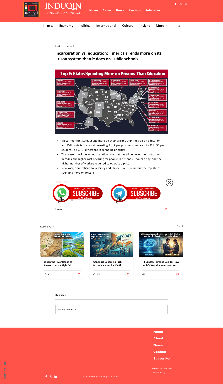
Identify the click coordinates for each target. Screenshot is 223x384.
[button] (169, 183)
